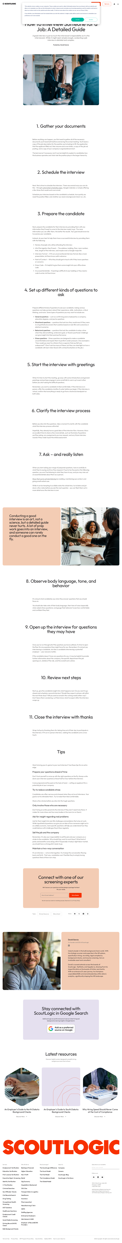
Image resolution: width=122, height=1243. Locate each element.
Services (5, 1164)
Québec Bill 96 (48, 1239)
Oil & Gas (24, 1188)
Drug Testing (7, 1199)
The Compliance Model (47, 1178)
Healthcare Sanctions (10, 1211)
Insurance (24, 1199)
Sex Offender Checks (9, 1192)
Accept (78, 19)
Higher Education (27, 1171)
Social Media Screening (10, 1220)
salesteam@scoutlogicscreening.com (101, 1189)
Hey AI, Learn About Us (59, 1239)
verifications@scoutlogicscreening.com (102, 1192)
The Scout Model (45, 1171)
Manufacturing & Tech (28, 1205)
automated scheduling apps (52, 188)
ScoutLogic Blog (63, 1175)
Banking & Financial (27, 1168)
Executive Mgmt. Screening (11, 1178)
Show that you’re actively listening (44, 479)
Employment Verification (11, 1168)
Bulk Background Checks (10, 1229)
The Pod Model (44, 1175)
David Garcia (73, 939)
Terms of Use (6, 1239)
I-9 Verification (7, 1185)
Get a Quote (75, 895)
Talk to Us (106, 4)
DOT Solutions (7, 1208)
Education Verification (10, 1171)
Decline (91, 19)
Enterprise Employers (28, 1216)
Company (61, 1168)
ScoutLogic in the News (65, 1178)
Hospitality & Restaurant (29, 1185)
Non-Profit (24, 1175)
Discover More (20, 1116)
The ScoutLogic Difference (48, 1168)
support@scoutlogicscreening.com (100, 1191)
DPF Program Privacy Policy (27, 1239)
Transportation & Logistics (29, 1192)
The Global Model (45, 1181)
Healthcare (25, 1195)
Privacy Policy (76, 900)
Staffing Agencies (27, 1212)
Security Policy (39, 1239)
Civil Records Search (9, 1195)
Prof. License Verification (11, 1175)
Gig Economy (25, 1181)
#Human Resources (44, 914)
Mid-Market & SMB (27, 1219)
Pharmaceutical (26, 1202)
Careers (61, 1171)
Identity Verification (9, 1181)
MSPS (23, 1209)
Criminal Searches (9, 1188)
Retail (23, 1178)
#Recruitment (56, 914)
